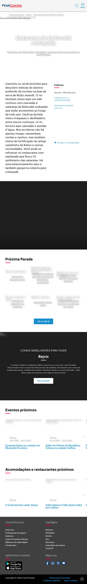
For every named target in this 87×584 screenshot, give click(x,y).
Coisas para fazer (16, 15)
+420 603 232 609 (62, 100)
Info (47, 539)
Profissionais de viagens (15, 533)
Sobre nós (9, 530)
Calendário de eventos (55, 545)
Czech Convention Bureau (16, 539)
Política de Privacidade (59, 578)
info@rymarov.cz (61, 98)
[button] (77, 5)
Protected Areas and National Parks (49, 15)
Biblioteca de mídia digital (16, 542)
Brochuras (50, 542)
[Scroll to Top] (82, 579)
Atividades (50, 533)
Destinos (49, 530)
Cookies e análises (51, 580)
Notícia (49, 536)
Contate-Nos (10, 545)
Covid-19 (49, 548)
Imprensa (9, 536)
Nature (29, 15)
